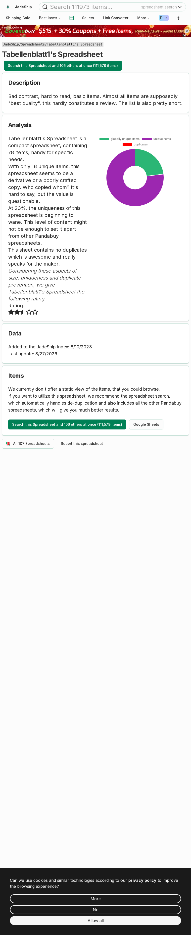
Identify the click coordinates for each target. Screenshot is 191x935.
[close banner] (187, 31)
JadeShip (11, 44)
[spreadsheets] (71, 18)
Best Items (48, 18)
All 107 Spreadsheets (31, 443)
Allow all (96, 920)
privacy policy (142, 880)
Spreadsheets (33, 44)
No (95, 909)
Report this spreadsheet (82, 443)
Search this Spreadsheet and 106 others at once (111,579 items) (63, 65)
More (141, 18)
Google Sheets (146, 424)
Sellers (88, 18)
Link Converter (115, 18)
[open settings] (179, 18)
